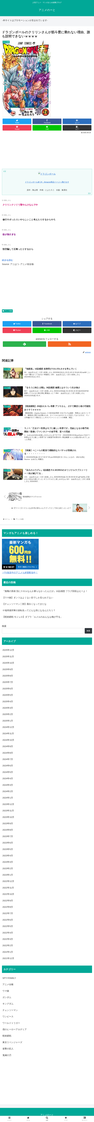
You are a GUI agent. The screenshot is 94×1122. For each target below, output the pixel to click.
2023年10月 (8, 817)
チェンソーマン (10, 1010)
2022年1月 (7, 952)
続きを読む (7, 260)
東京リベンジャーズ (12, 1042)
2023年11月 (8, 810)
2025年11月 (8, 656)
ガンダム (6, 997)
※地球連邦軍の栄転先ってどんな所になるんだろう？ (28, 610)
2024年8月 (7, 753)
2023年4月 (7, 855)
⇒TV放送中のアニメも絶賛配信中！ (20, 572)
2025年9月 (7, 669)
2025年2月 (7, 714)
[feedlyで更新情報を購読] (24, 344)
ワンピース (7, 1016)
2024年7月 (7, 759)
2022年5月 (7, 926)
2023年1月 (7, 875)
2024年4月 (7, 778)
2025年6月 (7, 688)
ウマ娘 (5, 991)
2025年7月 (7, 682)
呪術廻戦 (6, 1036)
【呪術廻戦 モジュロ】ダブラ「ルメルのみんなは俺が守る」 (32, 617)
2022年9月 (7, 900)
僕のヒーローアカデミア (14, 1029)
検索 (4, 626)
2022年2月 (7, 945)
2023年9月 (7, 823)
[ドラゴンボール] (47, 174)
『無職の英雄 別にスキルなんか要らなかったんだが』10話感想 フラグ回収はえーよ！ (45, 591)
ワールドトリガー (11, 1023)
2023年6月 (7, 843)
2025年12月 (8, 650)
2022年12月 (8, 881)
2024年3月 (7, 785)
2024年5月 (7, 772)
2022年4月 (7, 932)
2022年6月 (7, 920)
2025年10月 (8, 663)
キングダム (7, 1003)
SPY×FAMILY (9, 978)
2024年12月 (8, 727)
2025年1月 (7, 721)
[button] (87, 562)
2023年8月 (7, 830)
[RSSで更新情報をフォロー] (69, 344)
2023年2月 (7, 868)
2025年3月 (7, 708)
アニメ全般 (8, 311)
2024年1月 (7, 798)
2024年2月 (7, 791)
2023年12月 (8, 804)
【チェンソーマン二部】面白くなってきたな (24, 604)
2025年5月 (7, 695)
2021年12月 (8, 958)
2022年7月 (7, 913)
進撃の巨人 (7, 1048)
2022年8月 (7, 907)
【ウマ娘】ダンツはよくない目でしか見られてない (27, 597)
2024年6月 (7, 765)
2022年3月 (7, 939)
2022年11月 (8, 887)
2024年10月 (8, 740)
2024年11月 (8, 733)
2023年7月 (7, 836)
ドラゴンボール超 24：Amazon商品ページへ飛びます (47, 182)
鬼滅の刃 (6, 1055)
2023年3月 (7, 862)
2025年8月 (7, 676)
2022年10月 (8, 894)
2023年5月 (7, 849)
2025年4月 (7, 701)
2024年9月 (7, 746)
